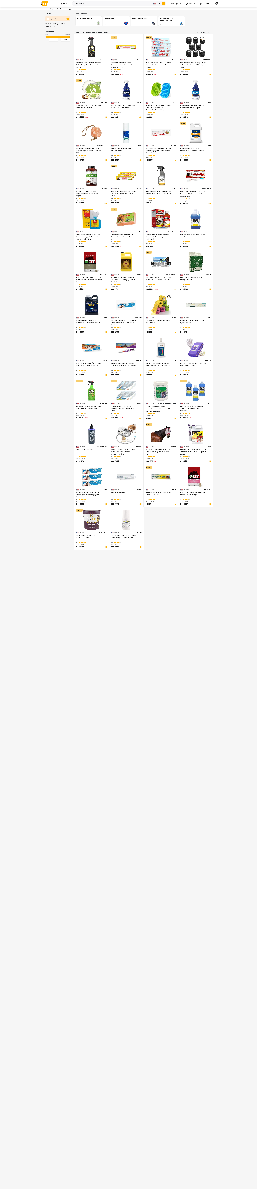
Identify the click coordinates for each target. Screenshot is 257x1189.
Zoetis (105, 360)
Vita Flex (173, 360)
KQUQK (174, 103)
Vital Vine (138, 317)
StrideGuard (172, 232)
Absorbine (103, 60)
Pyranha (139, 275)
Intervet (173, 489)
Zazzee (104, 188)
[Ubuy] (44, 3)
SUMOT (139, 403)
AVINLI (174, 317)
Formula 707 (103, 275)
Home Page (49, 9)
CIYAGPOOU (207, 60)
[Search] (163, 3)
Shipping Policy (50, 27)
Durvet (139, 60)
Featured (207, 32)
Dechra (139, 489)
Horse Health (102, 532)
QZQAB (174, 60)
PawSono (104, 103)
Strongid (139, 360)
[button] (176, 3)
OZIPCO (173, 145)
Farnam (139, 103)
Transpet (208, 275)
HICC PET (208, 360)
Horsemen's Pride (102, 145)
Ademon (139, 447)
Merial (209, 317)
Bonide (209, 447)
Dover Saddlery (102, 447)
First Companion (171, 275)
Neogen (139, 145)
